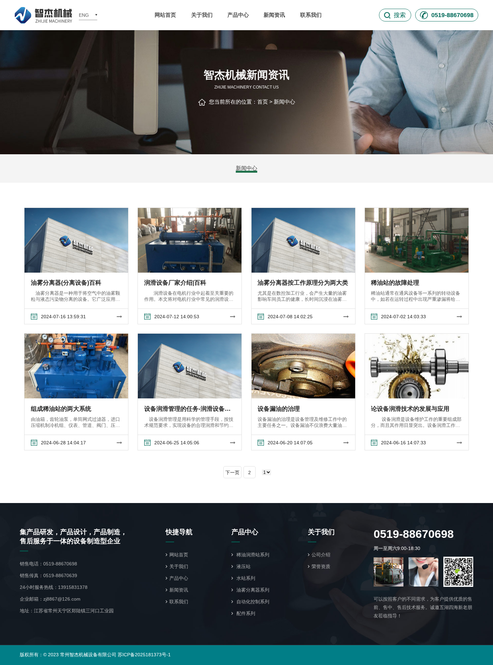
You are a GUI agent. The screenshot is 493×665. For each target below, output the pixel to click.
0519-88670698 (60, 563)
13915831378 (73, 587)
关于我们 (202, 15)
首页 (262, 102)
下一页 (232, 472)
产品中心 (238, 15)
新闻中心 (284, 102)
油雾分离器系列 (252, 590)
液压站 (243, 566)
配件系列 (245, 613)
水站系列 (245, 578)
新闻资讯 (274, 15)
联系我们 (311, 15)
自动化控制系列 (252, 601)
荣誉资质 (321, 566)
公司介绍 (321, 554)
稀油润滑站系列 (252, 554)
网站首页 (165, 15)
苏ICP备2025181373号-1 (144, 654)
